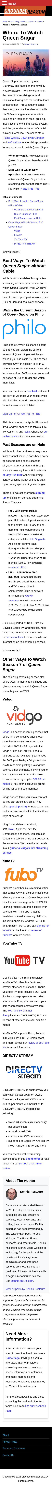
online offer (33, 1158)
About (6, 1435)
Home (5, 22)
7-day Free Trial (29, 188)
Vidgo (6, 732)
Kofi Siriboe (14, 142)
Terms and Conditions (14, 1448)
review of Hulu (15, 637)
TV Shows (39, 22)
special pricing (18, 806)
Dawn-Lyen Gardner (32, 137)
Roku (27, 431)
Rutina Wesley (11, 137)
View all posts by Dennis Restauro (25, 1289)
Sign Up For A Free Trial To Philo (21, 413)
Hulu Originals (37, 539)
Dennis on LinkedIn (22, 1280)
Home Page (12, 1358)
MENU (12, 3)
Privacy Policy (10, 1442)
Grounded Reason (26, 11)
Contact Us (8, 1455)
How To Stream (27, 22)
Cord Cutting (14, 22)
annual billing (18, 567)
